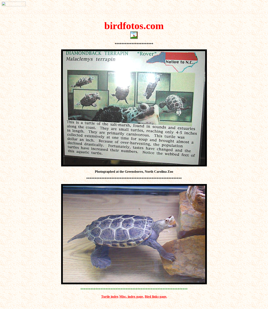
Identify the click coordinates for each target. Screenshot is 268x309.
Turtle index (110, 296)
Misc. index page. (131, 296)
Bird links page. (156, 296)
